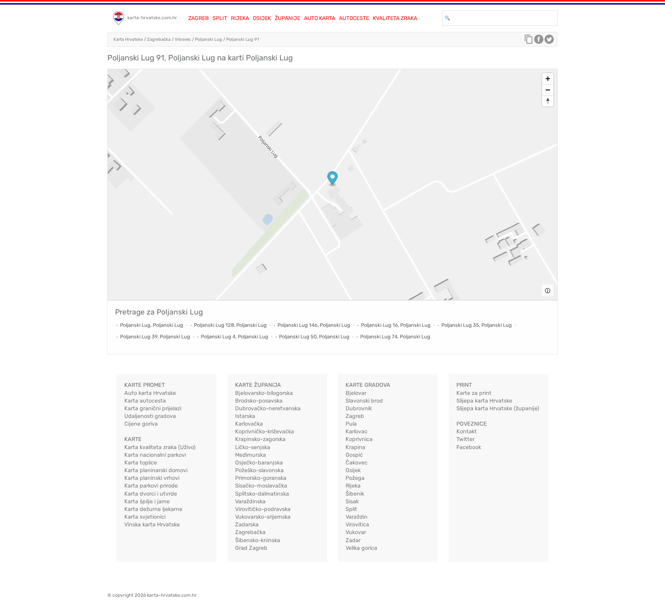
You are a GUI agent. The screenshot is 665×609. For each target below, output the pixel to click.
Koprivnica (359, 439)
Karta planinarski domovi (155, 470)
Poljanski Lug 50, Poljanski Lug (314, 336)
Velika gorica (361, 548)
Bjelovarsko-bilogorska (264, 393)
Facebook (468, 447)
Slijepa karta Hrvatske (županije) (497, 408)
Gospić (354, 455)
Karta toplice (140, 462)
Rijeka (240, 18)
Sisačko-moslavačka (261, 486)
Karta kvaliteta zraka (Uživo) (159, 447)
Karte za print (473, 393)
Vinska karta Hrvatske (152, 524)
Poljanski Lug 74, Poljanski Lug (395, 336)
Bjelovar (356, 393)
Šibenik (355, 494)
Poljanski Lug (208, 39)
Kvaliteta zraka (395, 18)
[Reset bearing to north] (547, 100)
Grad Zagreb (251, 548)
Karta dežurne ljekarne (153, 509)
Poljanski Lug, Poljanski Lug (151, 325)
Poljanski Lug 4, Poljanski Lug (234, 336)
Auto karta (319, 18)
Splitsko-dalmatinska (262, 494)
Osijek (262, 18)
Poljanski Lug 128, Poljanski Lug (230, 325)
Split (219, 18)
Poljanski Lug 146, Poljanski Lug (313, 325)
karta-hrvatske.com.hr (152, 17)
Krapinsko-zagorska (260, 439)
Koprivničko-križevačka (264, 431)
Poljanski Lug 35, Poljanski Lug (476, 325)
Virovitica (357, 524)
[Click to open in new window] (538, 41)
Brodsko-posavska (258, 401)
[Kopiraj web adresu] (529, 41)
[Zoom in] (547, 78)
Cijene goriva (141, 424)
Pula (351, 424)
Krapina (355, 447)
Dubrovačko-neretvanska (268, 408)
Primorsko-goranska (260, 478)
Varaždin (357, 517)
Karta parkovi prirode (151, 486)
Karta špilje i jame (147, 501)
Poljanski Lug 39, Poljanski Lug (155, 336)
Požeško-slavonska (259, 470)
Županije (287, 18)
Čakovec (357, 462)
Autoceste (354, 18)
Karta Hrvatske (128, 39)
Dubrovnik (359, 408)
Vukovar (356, 532)
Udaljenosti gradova (150, 416)
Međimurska (250, 455)
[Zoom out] (547, 89)
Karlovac (357, 431)
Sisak (352, 501)
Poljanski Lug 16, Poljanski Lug (396, 325)
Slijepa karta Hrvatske (484, 401)
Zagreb (198, 18)
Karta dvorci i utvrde (150, 494)
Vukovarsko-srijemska (263, 517)
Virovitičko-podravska (263, 509)
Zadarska (247, 524)
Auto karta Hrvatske (150, 393)
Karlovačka (249, 424)
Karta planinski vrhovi (151, 478)
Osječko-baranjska (259, 462)
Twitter (465, 439)
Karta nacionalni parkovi (155, 455)
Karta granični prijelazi (152, 408)
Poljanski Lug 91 (242, 39)
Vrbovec (183, 39)
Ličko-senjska (252, 447)
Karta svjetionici (144, 517)
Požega (355, 478)
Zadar (353, 540)
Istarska (245, 416)
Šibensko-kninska (257, 540)
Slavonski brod (364, 401)
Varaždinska (250, 501)
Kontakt (466, 431)
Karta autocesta (145, 401)
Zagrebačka (158, 39)
